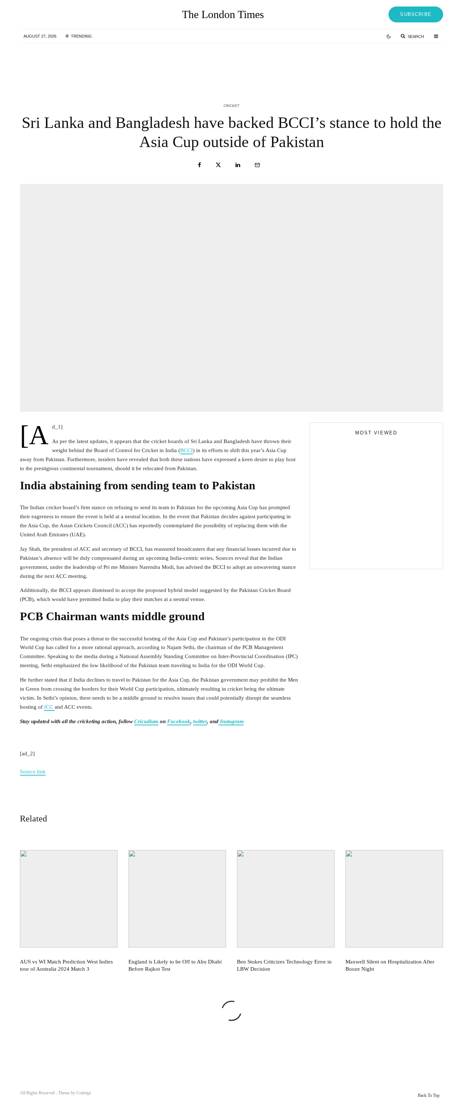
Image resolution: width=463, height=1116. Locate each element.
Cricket (231, 106)
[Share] (199, 165)
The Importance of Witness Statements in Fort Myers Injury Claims (389, 518)
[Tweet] (218, 165)
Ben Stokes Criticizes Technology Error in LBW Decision (391, 64)
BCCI (186, 450)
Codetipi (83, 1092)
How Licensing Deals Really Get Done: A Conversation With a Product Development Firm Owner (390, 550)
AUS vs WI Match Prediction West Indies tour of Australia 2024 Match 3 (100, 64)
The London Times (223, 14)
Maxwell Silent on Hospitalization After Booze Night (389, 965)
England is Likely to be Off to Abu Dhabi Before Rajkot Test (245, 64)
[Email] (257, 165)
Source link (33, 771)
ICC (49, 707)
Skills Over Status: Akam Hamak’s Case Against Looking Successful (391, 486)
